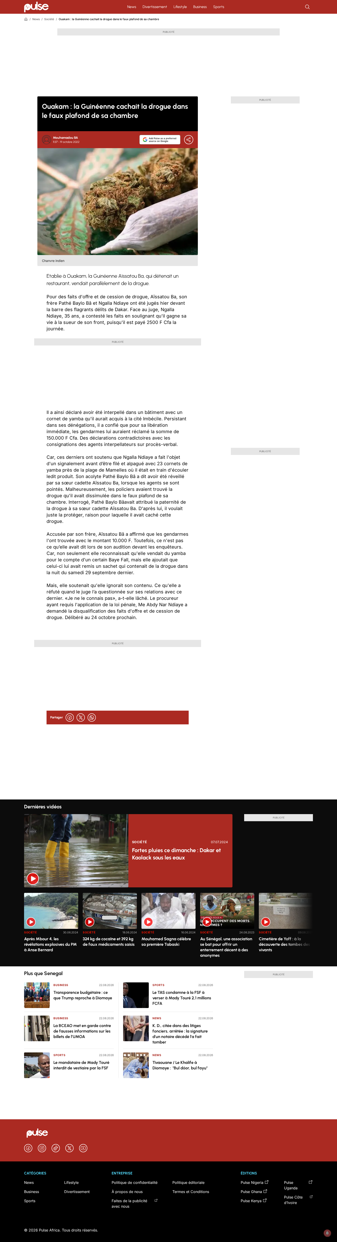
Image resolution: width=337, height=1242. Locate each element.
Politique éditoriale (188, 1182)
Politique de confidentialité (134, 1182)
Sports (218, 7)
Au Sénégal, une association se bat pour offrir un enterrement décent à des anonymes (226, 947)
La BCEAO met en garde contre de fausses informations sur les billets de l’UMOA (82, 1031)
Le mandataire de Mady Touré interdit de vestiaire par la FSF (81, 1065)
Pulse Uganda (291, 1185)
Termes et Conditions (190, 1191)
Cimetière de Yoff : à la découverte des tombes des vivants (284, 944)
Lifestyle (180, 7)
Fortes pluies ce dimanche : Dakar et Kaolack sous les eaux (176, 854)
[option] (51, 928)
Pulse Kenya (251, 1201)
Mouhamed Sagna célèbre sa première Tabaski (166, 941)
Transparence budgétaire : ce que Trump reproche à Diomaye (82, 995)
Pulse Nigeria (252, 1182)
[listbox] (168, 927)
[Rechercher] (308, 7)
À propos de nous (127, 1191)
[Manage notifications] (327, 1233)
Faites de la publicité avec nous (129, 1204)
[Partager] (188, 139)
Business (200, 7)
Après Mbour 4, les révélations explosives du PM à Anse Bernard (50, 944)
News (131, 7)
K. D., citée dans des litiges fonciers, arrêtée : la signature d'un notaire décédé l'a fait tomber (180, 1034)
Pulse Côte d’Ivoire (293, 1200)
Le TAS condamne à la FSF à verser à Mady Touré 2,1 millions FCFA (181, 998)
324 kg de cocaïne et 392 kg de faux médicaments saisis (109, 941)
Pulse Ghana (251, 1191)
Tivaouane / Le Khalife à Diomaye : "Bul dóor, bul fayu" (179, 1065)
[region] (168, 927)
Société (49, 19)
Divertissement (155, 7)
